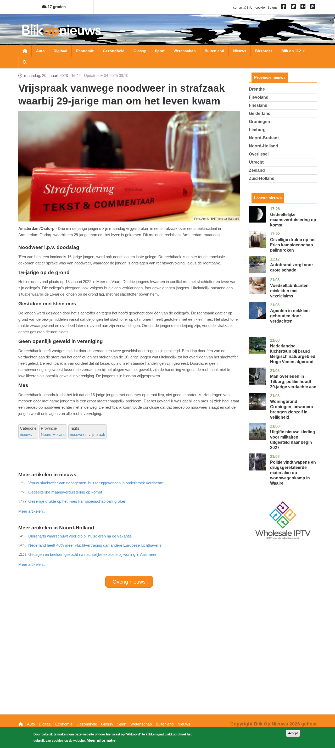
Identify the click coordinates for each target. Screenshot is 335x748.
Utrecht (256, 162)
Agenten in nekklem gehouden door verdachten (290, 315)
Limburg (257, 130)
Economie (85, 51)
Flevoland (259, 97)
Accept (293, 733)
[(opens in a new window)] (284, 7)
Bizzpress (263, 51)
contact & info (242, 7)
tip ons (272, 7)
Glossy (139, 51)
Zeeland (257, 170)
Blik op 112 (291, 51)
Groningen (259, 121)
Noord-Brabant (264, 138)
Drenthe (257, 89)
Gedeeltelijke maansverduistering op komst (293, 219)
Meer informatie (101, 740)
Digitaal (60, 51)
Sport (160, 51)
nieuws (26, 434)
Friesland (258, 105)
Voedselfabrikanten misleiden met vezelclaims (289, 290)
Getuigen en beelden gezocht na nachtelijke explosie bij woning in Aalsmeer (92, 554)
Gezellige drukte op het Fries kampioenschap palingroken (293, 244)
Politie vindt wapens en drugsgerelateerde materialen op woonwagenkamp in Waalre (293, 472)
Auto (40, 51)
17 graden (56, 6)
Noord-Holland (53, 434)
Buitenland (214, 51)
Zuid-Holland (262, 178)
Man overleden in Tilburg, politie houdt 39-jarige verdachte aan (293, 381)
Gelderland (260, 113)
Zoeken (25, 62)
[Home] (61, 31)
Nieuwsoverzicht (24, 51)
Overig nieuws (129, 582)
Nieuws (239, 51)
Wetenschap (185, 51)
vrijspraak (96, 434)
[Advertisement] (129, 499)
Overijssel (259, 154)
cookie (260, 7)
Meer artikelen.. (31, 511)
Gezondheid (114, 51)
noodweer (78, 434)
